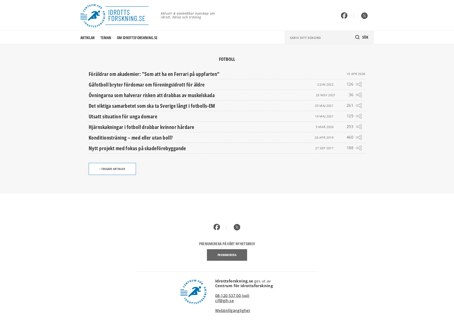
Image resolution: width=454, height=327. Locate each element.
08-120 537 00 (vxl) (232, 295)
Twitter (364, 16)
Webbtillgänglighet (232, 310)
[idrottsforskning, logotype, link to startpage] (117, 15)
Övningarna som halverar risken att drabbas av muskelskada (152, 95)
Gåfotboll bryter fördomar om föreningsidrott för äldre (147, 84)
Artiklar (87, 37)
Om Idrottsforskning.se (137, 37)
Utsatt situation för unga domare (123, 116)
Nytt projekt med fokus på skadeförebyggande (137, 148)
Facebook (344, 16)
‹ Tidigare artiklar (112, 169)
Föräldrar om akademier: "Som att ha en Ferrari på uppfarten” (154, 74)
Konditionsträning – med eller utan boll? (131, 137)
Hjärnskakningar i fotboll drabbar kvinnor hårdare (141, 127)
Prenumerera (227, 255)
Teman (105, 37)
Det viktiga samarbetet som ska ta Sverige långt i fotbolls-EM (152, 105)
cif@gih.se (224, 300)
